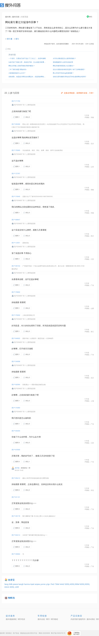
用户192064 (16, 384)
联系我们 (9, 633)
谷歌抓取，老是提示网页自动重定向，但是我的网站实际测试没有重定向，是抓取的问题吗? (27, 76)
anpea (37, 584)
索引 (17, 38)
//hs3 (52, 584)
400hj (72, 584)
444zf (62, 584)
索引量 (9, 38)
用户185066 (16, 124)
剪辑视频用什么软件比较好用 (63, 62)
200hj (12, 587)
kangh (21, 584)
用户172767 (16, 173)
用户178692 (16, 292)
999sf (77, 584)
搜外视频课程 (11, 619)
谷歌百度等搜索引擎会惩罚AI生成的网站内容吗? (69, 76)
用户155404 (16, 431)
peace (16, 584)
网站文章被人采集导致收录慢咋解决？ (22, 65)
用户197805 (16, 449)
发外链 (17, 468)
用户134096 (16, 361)
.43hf (17, 587)
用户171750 (16, 101)
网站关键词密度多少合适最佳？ (64, 65)
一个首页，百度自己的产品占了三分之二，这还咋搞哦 (27, 58)
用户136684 (16, 554)
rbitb (11, 584)
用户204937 (18, 105)
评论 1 (28, 461)
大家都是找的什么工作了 (17, 73)
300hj (67, 584)
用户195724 (16, 266)
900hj (87, 584)
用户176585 (16, 150)
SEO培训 (21, 619)
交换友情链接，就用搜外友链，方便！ (79, 93)
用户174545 (16, 196)
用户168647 (16, 219)
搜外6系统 (91, 619)
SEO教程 (54, 619)
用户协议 (16, 633)
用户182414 (16, 535)
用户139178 (16, 516)
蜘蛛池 (11, 597)
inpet (32, 584)
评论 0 (28, 117)
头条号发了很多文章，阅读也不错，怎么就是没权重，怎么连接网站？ (27, 62)
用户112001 (16, 243)
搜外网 (8, 16)
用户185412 (16, 478)
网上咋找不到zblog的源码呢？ (63, 73)
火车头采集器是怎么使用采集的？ (64, 58)
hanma (27, 584)
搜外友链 (41, 619)
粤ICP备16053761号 (58, 633)
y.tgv (48, 584)
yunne (43, 584)
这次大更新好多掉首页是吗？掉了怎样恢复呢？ (69, 69)
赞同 (17, 117)
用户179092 (16, 315)
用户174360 (16, 408)
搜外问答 (15, 16)
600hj (82, 584)
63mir (7, 587)
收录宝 (11, 579)
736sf (57, 584)
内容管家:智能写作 (78, 619)
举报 (9, 49)
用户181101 (16, 497)
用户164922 (16, 338)
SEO (11, 5)
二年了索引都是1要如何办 (17, 69)
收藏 (36, 117)
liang (7, 584)
